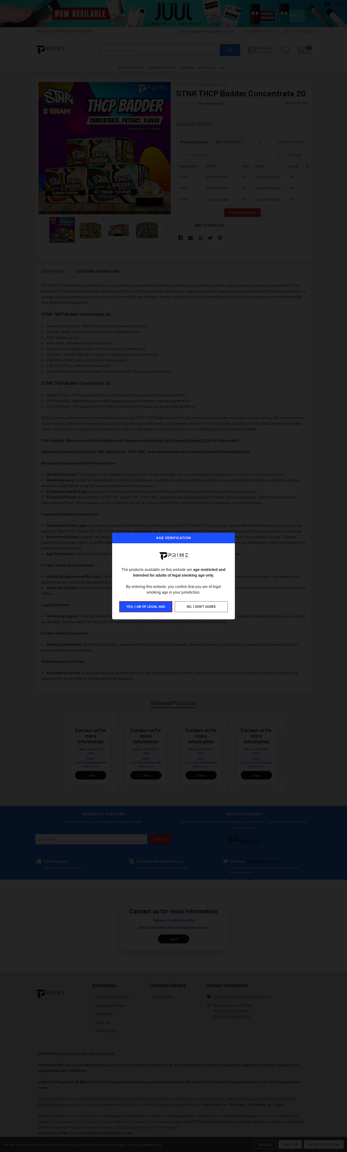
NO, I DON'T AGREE (201, 606)
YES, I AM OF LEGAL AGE (145, 606)
